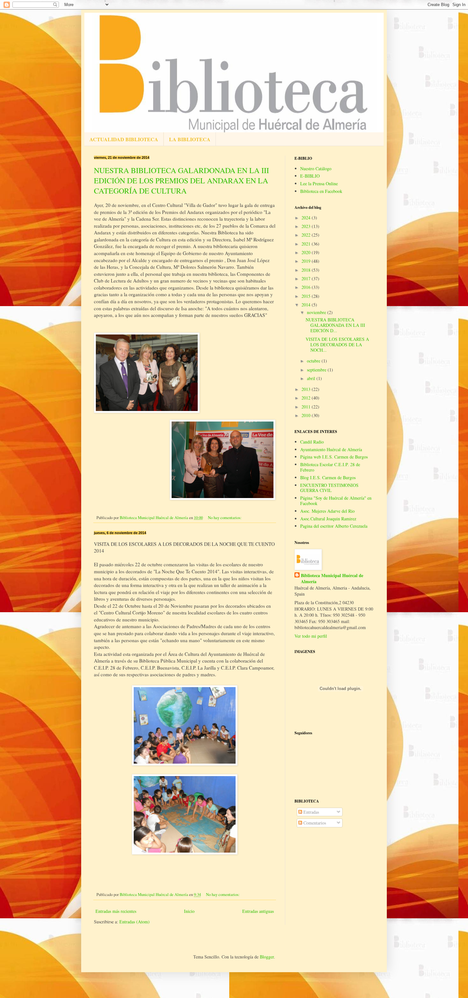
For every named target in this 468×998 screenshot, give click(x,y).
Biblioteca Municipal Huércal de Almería (332, 578)
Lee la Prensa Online (319, 183)
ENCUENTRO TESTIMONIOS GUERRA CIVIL (329, 488)
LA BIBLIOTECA (189, 139)
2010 (306, 415)
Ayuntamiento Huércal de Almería (331, 449)
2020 (306, 252)
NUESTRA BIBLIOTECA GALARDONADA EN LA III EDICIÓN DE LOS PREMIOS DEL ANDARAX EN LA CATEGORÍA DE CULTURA (181, 180)
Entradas (310, 812)
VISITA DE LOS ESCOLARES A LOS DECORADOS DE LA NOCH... (337, 344)
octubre (314, 361)
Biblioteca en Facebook (321, 191)
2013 (306, 389)
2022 (306, 235)
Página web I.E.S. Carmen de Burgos (334, 457)
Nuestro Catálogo (315, 168)
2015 (306, 296)
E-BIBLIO (310, 176)
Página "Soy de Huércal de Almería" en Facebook (336, 500)
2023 (306, 226)
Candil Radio (312, 442)
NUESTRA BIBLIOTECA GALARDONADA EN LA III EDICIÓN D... (335, 325)
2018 (306, 270)
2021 (306, 244)
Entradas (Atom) (134, 922)
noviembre (317, 312)
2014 (306, 305)
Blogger (267, 957)
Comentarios (314, 823)
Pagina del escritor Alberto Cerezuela (333, 526)
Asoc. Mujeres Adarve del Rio (327, 511)
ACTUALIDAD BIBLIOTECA (123, 139)
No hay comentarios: (225, 517)
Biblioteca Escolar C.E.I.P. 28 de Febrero (330, 467)
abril (311, 378)
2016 (306, 287)
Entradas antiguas (258, 911)
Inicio (189, 911)
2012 (306, 398)
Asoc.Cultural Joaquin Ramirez (328, 519)
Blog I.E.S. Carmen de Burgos (328, 477)
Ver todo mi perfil (310, 636)
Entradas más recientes (116, 911)
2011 (306, 407)
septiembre (317, 370)
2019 (306, 261)
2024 (306, 218)
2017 (306, 278)
